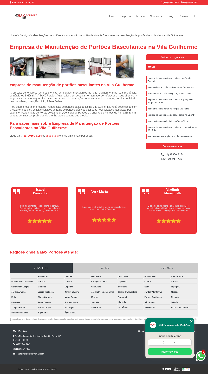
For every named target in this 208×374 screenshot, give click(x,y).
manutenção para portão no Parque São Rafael (168, 109)
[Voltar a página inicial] (26, 16)
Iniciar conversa (169, 351)
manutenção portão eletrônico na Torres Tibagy (168, 121)
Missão (140, 16)
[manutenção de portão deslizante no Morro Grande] (73, 66)
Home (111, 16)
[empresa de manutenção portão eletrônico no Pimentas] (48, 66)
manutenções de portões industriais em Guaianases (171, 87)
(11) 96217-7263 (190, 2)
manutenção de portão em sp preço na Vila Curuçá (170, 93)
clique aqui (52, 135)
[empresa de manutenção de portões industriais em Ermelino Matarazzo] (99, 66)
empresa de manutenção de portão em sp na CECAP (171, 115)
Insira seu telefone (170, 336)
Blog (170, 16)
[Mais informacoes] (194, 16)
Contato (183, 16)
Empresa (125, 16)
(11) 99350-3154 (171, 2)
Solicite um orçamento (172, 57)
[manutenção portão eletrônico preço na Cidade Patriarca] (125, 66)
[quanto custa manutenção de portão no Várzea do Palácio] (22, 66)
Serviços (155, 16)
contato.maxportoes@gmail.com (29, 354)
